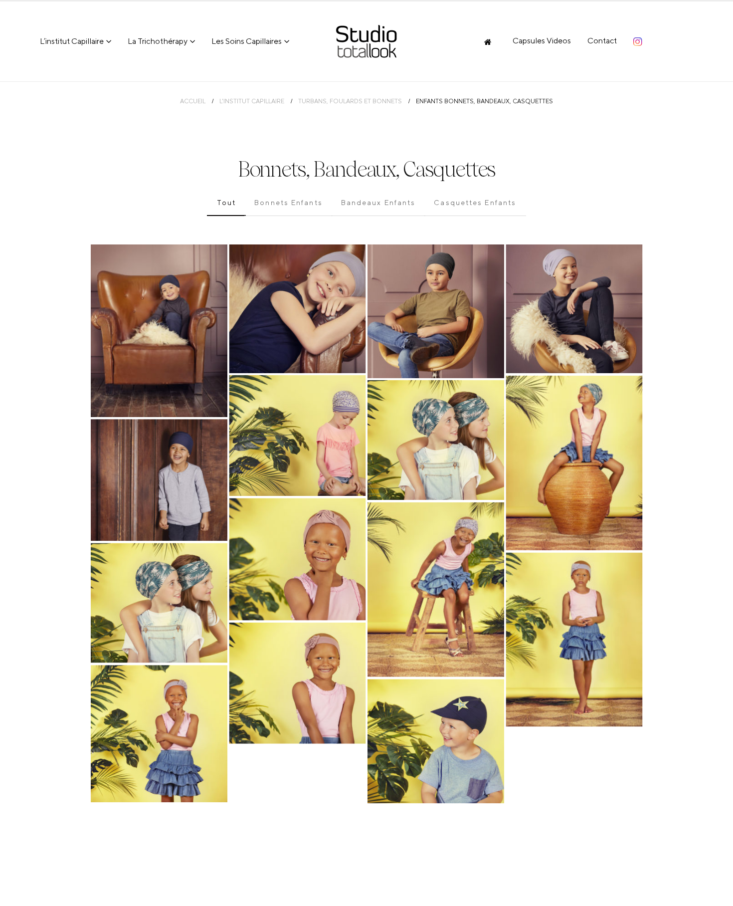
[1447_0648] (435, 589)
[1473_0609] (574, 639)
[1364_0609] (297, 308)
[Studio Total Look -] (366, 41)
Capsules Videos (542, 40)
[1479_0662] (159, 480)
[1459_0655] (435, 741)
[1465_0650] (297, 435)
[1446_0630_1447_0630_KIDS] (435, 440)
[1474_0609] (159, 733)
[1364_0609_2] (574, 309)
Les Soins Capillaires (246, 41)
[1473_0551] (297, 559)
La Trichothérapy (157, 41)
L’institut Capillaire (72, 41)
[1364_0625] (435, 311)
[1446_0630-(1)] (574, 462)
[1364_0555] (159, 330)
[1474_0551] (297, 682)
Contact (602, 40)
